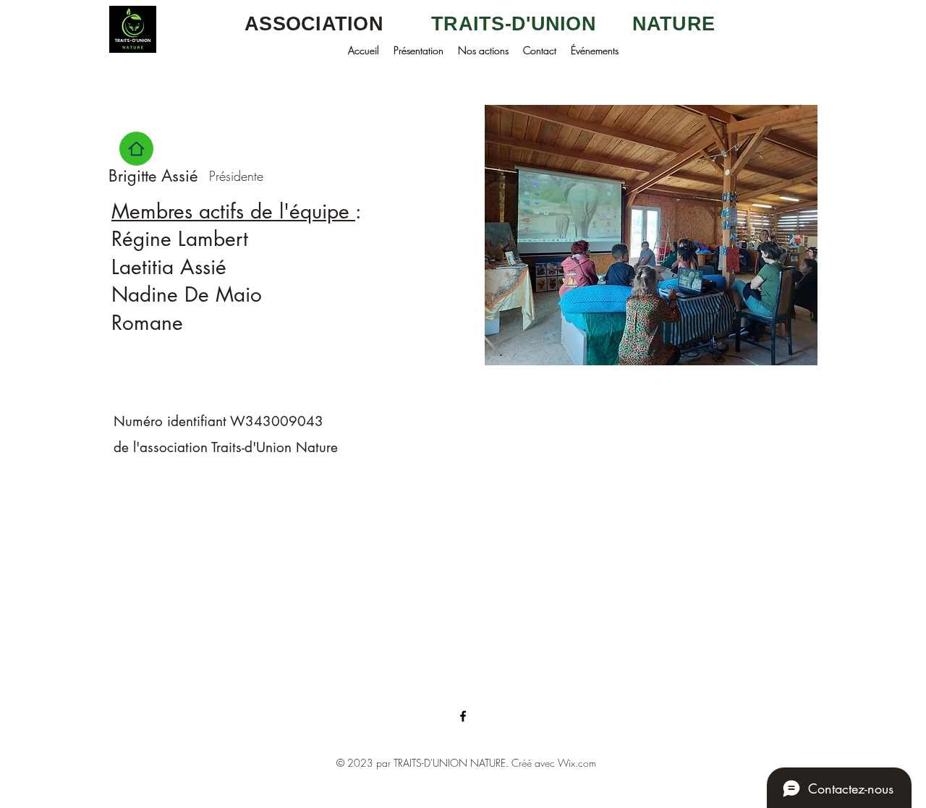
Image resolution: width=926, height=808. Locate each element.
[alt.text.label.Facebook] (463, 716)
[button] (418, 50)
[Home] (136, 149)
